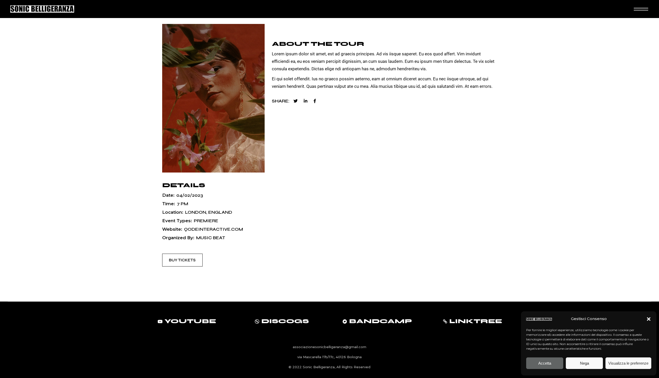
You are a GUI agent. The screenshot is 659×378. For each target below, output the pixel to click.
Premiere (206, 221)
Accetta (544, 363)
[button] (648, 319)
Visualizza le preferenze (628, 363)
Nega (584, 363)
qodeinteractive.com (213, 229)
